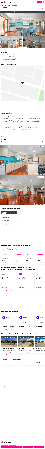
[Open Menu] (2, 2)
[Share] (41, 8)
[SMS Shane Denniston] (9, 224)
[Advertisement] (22, 106)
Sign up (39, 2)
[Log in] (43, 2)
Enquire (11, 447)
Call (33, 447)
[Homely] (22, 442)
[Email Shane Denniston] (3, 224)
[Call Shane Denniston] (6, 224)
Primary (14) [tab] (4, 249)
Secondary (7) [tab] (12, 249)
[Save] (43, 8)
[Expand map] (42, 68)
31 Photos (23, 47)
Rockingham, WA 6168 (7, 5)
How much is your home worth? (9, 59)
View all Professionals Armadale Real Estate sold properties (14, 354)
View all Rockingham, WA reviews (8, 290)
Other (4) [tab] (19, 249)
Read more (3, 131)
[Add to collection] (15, 348)
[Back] (1, 8)
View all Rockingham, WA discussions (9, 329)
